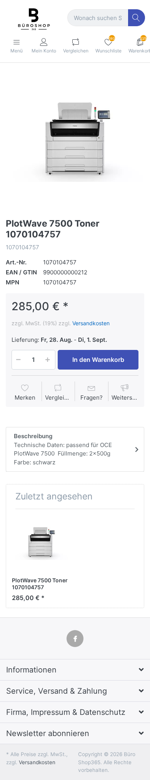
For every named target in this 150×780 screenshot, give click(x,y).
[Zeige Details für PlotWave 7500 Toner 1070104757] (40, 543)
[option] (75, 141)
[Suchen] (136, 18)
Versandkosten (91, 323)
